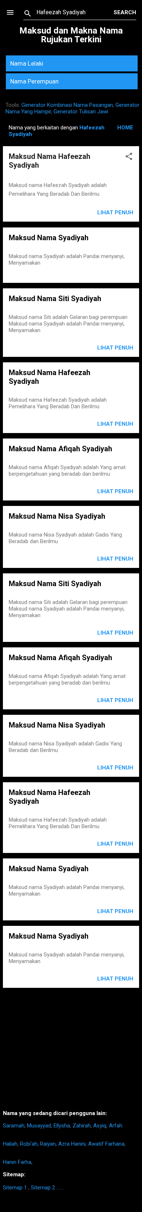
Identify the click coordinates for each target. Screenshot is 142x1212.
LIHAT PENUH (115, 347)
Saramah (13, 1125)
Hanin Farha (17, 1162)
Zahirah (81, 1125)
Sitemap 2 (43, 1187)
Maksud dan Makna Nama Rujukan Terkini (71, 35)
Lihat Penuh (115, 212)
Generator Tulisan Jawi (81, 111)
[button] (129, 157)
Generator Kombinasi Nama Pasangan (67, 105)
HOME (125, 127)
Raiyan (48, 1144)
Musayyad (39, 1125)
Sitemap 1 (15, 1187)
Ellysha (62, 1125)
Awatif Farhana (106, 1144)
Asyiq (99, 1125)
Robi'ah (29, 1144)
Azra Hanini (72, 1144)
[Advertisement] (71, 1051)
